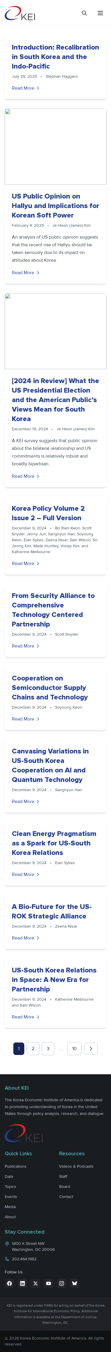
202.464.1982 (24, 1258)
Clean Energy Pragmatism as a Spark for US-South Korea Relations (54, 843)
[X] (35, 1283)
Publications (16, 1166)
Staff (63, 1176)
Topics (10, 1186)
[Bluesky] (74, 1283)
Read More (23, 88)
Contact (66, 1196)
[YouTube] (48, 1283)
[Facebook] (9, 1283)
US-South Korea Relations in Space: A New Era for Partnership (54, 980)
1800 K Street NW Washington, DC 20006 (33, 1246)
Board (64, 1186)
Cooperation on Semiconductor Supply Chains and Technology (50, 688)
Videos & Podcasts (76, 1166)
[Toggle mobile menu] (100, 13)
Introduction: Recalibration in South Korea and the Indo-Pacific (55, 57)
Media (10, 1206)
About (10, 1216)
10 (74, 1049)
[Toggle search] (84, 13)
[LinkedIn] (22, 1283)
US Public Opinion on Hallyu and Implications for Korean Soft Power (55, 206)
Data (9, 1176)
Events (11, 1196)
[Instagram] (61, 1283)
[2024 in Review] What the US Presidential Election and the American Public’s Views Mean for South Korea (55, 400)
